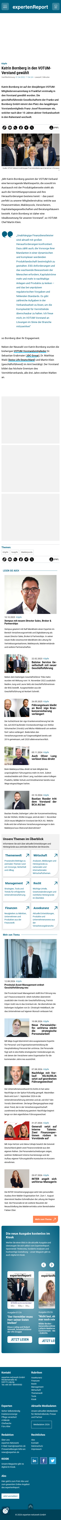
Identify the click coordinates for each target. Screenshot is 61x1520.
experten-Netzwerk (10, 1443)
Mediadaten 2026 (41, 1424)
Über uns (5, 1440)
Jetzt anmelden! (10, 1496)
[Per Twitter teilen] (32, 127)
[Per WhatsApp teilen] (15, 127)
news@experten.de (10, 1452)
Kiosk (12, 1467)
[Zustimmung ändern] (5, 1510)
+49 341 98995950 (13, 1385)
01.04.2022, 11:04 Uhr (24, 77)
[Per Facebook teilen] (21, 127)
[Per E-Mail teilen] (4, 127)
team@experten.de (16, 1446)
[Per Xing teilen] (26, 127)
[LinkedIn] (34, 1460)
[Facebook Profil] (43, 1460)
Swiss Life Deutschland (21, 359)
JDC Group (33, 355)
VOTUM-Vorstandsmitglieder (30, 351)
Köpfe (4, 63)
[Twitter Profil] (52, 1460)
